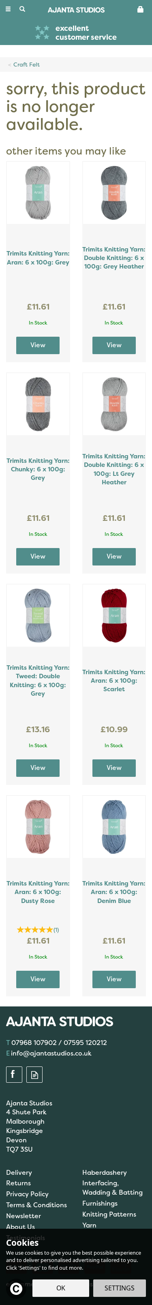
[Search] (22, 9)
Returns (18, 1183)
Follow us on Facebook (14, 1075)
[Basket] (140, 9)
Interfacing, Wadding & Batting (112, 1188)
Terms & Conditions (36, 1205)
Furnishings (100, 1203)
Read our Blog (34, 1075)
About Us (20, 1227)
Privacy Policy (27, 1194)
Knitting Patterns (109, 1214)
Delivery (19, 1172)
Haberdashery (104, 1172)
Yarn (89, 1225)
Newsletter (23, 1216)
